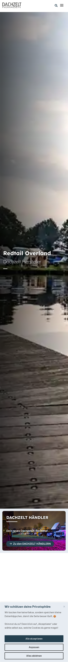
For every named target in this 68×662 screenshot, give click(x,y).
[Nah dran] (64, 606)
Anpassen (34, 647)
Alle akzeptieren (34, 638)
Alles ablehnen (34, 655)
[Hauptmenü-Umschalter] (62, 5)
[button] (56, 5)
